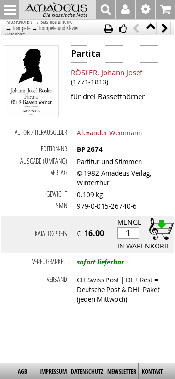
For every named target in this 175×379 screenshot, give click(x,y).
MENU (9, 9)
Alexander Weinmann (109, 132)
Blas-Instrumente (56, 21)
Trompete (22, 28)
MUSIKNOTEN (19, 21)
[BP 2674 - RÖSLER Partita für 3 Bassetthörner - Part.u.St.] (31, 82)
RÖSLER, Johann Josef (106, 72)
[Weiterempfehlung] (122, 28)
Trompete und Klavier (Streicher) (42, 31)
